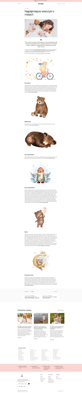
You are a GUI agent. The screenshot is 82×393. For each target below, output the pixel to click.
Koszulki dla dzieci (20, 349)
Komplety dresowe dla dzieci (56, 349)
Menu (19, 3)
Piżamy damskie (31, 355)
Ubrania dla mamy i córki (32, 356)
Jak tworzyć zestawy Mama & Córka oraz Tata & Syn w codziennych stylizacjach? (57, 327)
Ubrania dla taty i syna (20, 356)
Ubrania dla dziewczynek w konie (45, 357)
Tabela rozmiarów (58, 378)
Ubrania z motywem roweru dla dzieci (57, 357)
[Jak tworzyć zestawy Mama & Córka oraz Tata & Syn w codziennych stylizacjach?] (57, 318)
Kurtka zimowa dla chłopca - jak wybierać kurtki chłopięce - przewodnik (32, 297)
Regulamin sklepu (51, 382)
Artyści (41, 377)
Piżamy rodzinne (55, 355)
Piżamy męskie (19, 355)
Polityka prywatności (51, 381)
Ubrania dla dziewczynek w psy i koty (34, 357)
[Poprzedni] (33, 1)
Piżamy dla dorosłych (20, 357)
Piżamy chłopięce (20, 354)
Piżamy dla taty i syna (55, 356)
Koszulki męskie (54, 354)
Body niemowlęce (43, 354)
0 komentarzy (55, 291)
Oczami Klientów (42, 378)
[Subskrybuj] (29, 383)
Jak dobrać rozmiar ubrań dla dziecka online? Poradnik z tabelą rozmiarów (25, 327)
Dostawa (49, 376)
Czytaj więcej (19, 337)
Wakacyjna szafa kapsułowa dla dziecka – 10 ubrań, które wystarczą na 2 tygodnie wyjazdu (40, 327)
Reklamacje (50, 378)
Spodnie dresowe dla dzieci (44, 349)
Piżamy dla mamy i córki (44, 356)
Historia (41, 376)
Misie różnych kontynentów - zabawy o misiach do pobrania (50, 297)
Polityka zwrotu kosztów (25, 391)
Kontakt (57, 377)
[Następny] (49, 1)
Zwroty (49, 377)
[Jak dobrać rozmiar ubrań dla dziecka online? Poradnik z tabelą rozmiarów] (25, 318)
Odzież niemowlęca (32, 354)
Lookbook (41, 381)
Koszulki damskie (43, 355)
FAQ (56, 376)
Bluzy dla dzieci (31, 349)
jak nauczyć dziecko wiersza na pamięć (43, 53)
